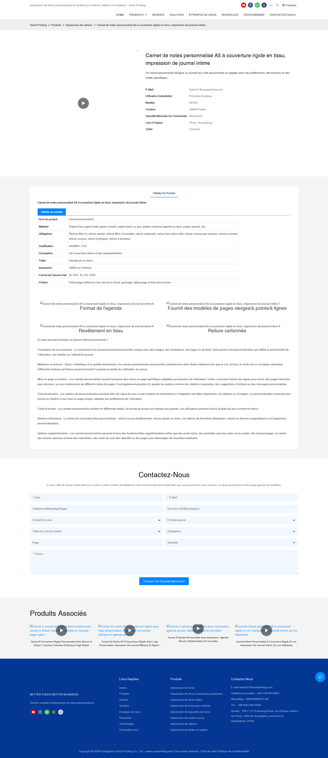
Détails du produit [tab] (164, 193)
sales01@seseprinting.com (256, 687)
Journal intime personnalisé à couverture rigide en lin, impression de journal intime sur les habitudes (266, 643)
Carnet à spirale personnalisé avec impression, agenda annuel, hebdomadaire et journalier (198, 639)
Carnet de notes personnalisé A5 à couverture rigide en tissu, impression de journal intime (151, 24)
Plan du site (208, 751)
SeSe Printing (38, 24)
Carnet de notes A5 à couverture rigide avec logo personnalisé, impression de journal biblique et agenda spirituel (129, 643)
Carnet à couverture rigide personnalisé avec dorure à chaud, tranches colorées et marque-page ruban (61, 643)
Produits (56, 24)
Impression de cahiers (79, 24)
